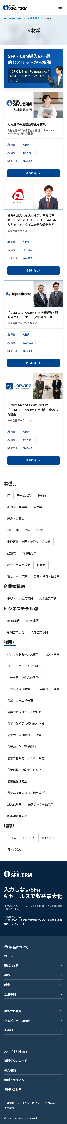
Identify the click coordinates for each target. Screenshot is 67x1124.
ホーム (8, 956)
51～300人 (14, 849)
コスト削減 (52, 654)
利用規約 (50, 1103)
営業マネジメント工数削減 (24, 712)
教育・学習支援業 (18, 564)
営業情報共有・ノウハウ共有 (25, 758)
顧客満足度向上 (17, 816)
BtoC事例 (28, 351)
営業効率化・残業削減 (21, 746)
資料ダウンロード (15, 1060)
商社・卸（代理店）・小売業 (25, 530)
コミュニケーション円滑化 (24, 666)
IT (8, 495)
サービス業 (23, 495)
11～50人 (27, 250)
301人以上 (28, 153)
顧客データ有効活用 (41, 804)
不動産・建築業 (17, 507)
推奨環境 (9, 1108)
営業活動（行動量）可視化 (24, 769)
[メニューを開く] (60, 7)
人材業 (26, 144)
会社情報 (9, 1103)
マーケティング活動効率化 (24, 677)
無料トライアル (14, 1079)
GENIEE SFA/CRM (12, 18)
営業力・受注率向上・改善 (24, 735)
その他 (41, 495)
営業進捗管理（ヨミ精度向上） (27, 793)
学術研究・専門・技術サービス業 (28, 541)
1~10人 (11, 838)
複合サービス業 (17, 576)
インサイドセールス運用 (23, 654)
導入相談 (10, 1070)
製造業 (40, 564)
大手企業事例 (47, 598)
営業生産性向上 (17, 781)
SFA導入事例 (32, 18)
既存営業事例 (39, 632)
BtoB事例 (28, 161)
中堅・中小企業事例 (20, 598)
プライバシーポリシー (29, 1103)
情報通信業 (29, 553)
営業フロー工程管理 (20, 700)
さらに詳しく (33, 173)
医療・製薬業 (15, 518)
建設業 (11, 553)
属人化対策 (14, 804)
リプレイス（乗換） (20, 689)
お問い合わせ (12, 1089)
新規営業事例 (15, 632)
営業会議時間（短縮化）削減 (25, 723)
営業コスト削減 (49, 689)
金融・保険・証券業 (46, 576)
